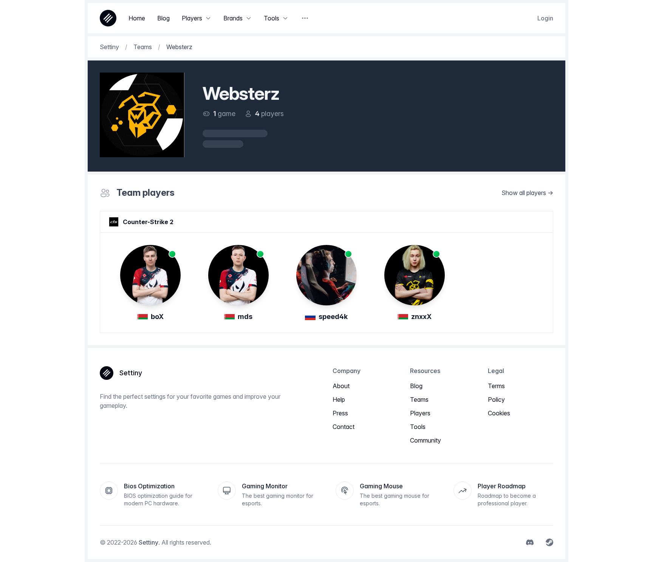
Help (339, 399)
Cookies (499, 413)
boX (157, 316)
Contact (343, 426)
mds (245, 316)
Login (545, 18)
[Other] (304, 18)
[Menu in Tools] (285, 18)
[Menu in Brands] (249, 18)
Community (425, 440)
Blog (416, 386)
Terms (496, 386)
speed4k (333, 316)
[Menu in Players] (208, 18)
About (341, 386)
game (226, 114)
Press (340, 413)
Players (420, 413)
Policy (496, 399)
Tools (418, 426)
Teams (419, 399)
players (272, 114)
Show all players (523, 193)
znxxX (421, 316)
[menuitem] (530, 542)
